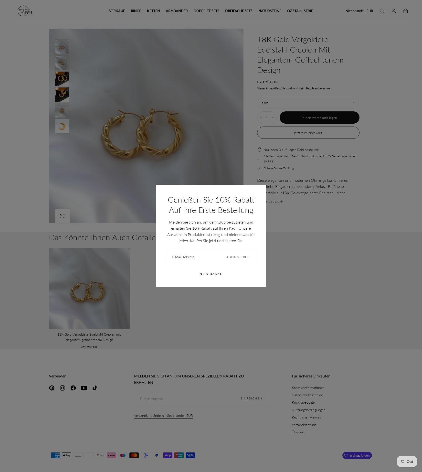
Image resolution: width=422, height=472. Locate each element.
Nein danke (211, 274)
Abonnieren (238, 257)
